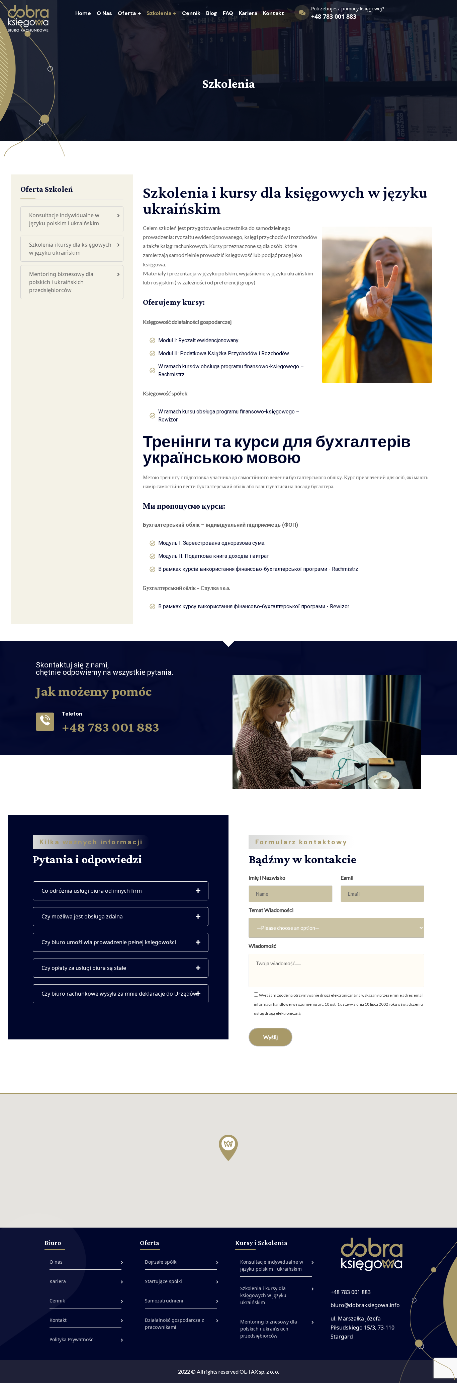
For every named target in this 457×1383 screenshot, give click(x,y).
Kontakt (273, 13)
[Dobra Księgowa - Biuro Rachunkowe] (28, 17)
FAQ (228, 13)
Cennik (191, 13)
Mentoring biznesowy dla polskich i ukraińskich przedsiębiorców (61, 282)
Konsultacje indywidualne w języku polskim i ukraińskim (64, 219)
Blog (211, 13)
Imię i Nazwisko (267, 877)
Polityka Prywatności (72, 1339)
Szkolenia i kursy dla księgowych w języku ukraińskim (70, 248)
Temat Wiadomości (271, 910)
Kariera (248, 13)
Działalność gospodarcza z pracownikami (174, 1323)
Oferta (127, 13)
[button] (228, 1148)
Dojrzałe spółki (161, 1262)
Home (83, 13)
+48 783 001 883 (333, 16)
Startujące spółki (163, 1281)
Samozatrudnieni (164, 1300)
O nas (104, 13)
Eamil (347, 877)
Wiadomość (262, 945)
